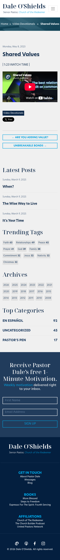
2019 (14, 291)
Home (4, 24)
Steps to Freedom (30, 502)
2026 (6, 285)
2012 (22, 298)
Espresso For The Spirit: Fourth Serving (30, 505)
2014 (6, 298)
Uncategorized (17, 330)
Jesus (29, 256)
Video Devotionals (23, 24)
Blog (30, 483)
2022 (41, 285)
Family (35, 249)
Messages (30, 480)
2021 (49, 285)
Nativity (43, 256)
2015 (48, 291)
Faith (7, 243)
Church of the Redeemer (32, 12)
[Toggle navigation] (52, 9)
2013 (14, 298)
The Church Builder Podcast (30, 524)
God (22, 249)
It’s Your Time (13, 220)
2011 (30, 298)
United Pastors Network (30, 527)
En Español (13, 321)
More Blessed (30, 498)
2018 (23, 291)
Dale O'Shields (24, 6)
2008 (48, 298)
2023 (32, 285)
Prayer (8, 249)
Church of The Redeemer (30, 520)
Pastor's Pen (14, 340)
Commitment (11, 256)
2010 (39, 298)
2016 (40, 291)
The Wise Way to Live (20, 203)
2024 (23, 285)
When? (8, 186)
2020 (6, 291)
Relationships (25, 243)
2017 (31, 291)
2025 (15, 285)
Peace (43, 243)
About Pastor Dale (30, 477)
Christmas (10, 262)
